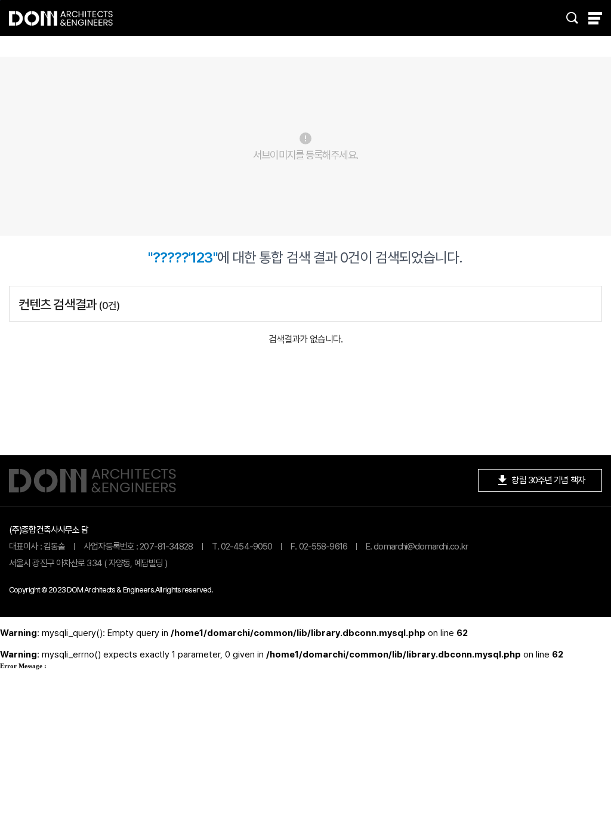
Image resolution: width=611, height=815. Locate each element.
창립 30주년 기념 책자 (540, 480)
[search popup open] (572, 18)
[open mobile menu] (595, 18)
